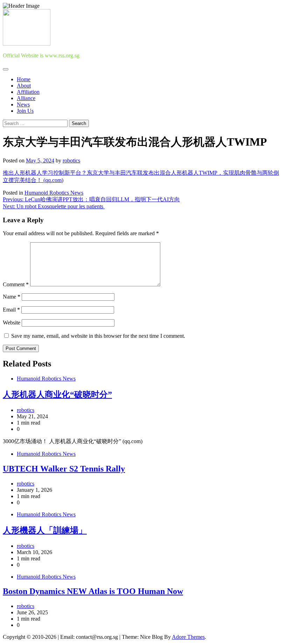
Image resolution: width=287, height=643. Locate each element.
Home (23, 79)
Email (11, 310)
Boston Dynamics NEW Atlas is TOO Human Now (93, 591)
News (23, 104)
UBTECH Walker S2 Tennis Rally (64, 468)
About (24, 86)
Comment (16, 284)
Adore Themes (188, 637)
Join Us (25, 111)
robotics (71, 160)
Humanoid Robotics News (53, 193)
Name (11, 297)
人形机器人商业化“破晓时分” (57, 394)
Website (11, 323)
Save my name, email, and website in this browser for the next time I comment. (98, 336)
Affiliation (28, 92)
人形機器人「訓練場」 (45, 530)
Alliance (26, 98)
